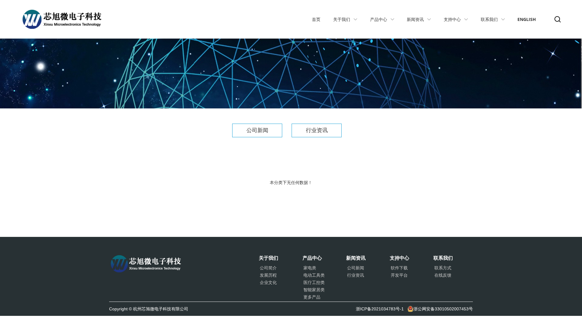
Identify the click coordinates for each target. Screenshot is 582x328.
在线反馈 (442, 275)
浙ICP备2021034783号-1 (380, 308)
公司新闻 (257, 130)
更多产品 (311, 297)
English (526, 19)
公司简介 (268, 267)
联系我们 (489, 19)
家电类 (309, 267)
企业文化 (268, 282)
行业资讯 (317, 130)
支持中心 (452, 19)
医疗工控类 (314, 282)
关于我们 (341, 19)
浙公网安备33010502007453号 (443, 308)
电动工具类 (314, 275)
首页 (316, 19)
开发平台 (399, 275)
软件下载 (399, 267)
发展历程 (268, 275)
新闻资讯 (415, 19)
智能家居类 (314, 289)
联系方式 (442, 267)
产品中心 (378, 19)
